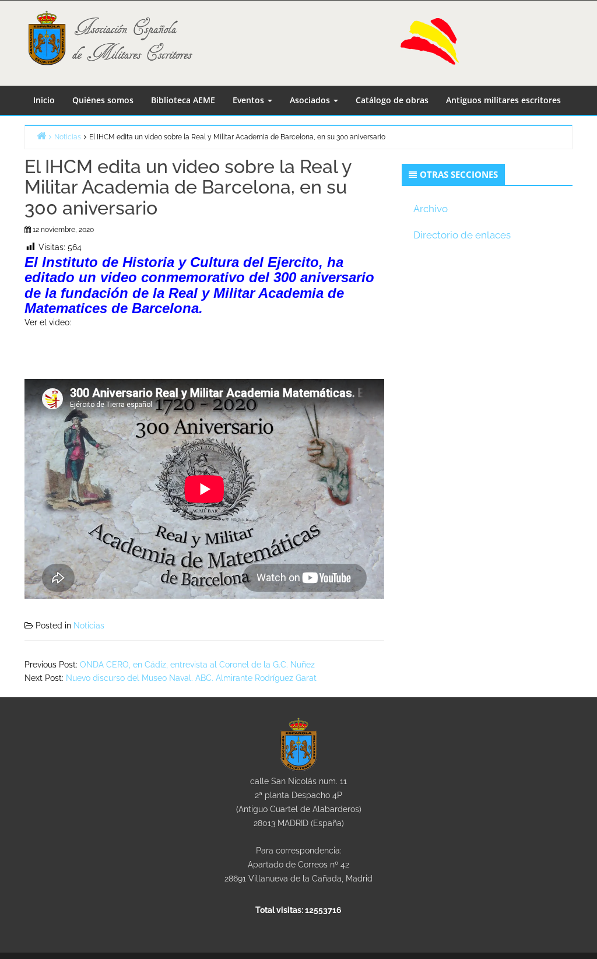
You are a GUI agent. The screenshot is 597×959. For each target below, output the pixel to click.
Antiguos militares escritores (503, 100)
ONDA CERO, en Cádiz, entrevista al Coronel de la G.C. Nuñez (197, 664)
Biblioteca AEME (183, 100)
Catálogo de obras (392, 100)
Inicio (44, 100)
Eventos (249, 100)
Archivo (430, 209)
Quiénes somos (103, 100)
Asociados (311, 100)
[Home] (41, 135)
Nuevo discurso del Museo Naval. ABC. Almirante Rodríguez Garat (191, 678)
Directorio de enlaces (462, 235)
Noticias (88, 625)
